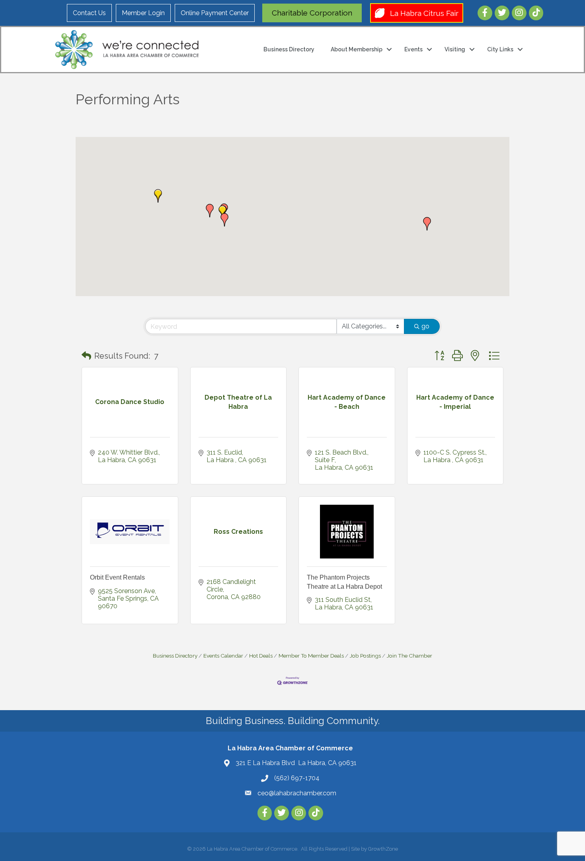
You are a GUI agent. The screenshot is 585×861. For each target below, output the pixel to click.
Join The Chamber (409, 655)
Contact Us (89, 13)
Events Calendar (223, 655)
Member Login (143, 13)
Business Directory (288, 49)
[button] (224, 219)
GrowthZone (383, 849)
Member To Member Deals (311, 655)
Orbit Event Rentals (117, 577)
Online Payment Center (215, 13)
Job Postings (365, 655)
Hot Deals (261, 655)
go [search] (425, 326)
